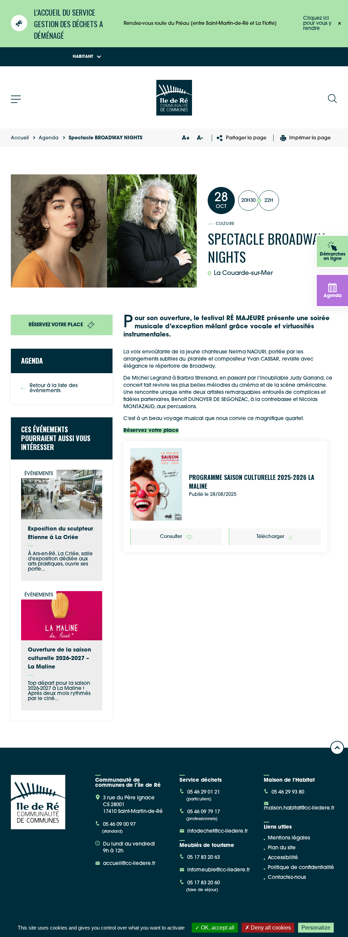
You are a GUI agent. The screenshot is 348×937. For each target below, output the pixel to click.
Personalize (315, 928)
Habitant (83, 57)
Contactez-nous (287, 877)
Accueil (20, 138)
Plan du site (282, 848)
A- (200, 138)
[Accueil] (174, 113)
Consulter (171, 536)
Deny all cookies (270, 928)
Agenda (48, 138)
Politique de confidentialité (301, 867)
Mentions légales (289, 838)
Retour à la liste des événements (53, 388)
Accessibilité (283, 858)
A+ (185, 138)
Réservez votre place (151, 430)
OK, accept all (216, 928)
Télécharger (270, 536)
